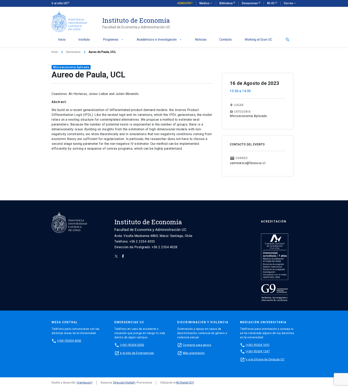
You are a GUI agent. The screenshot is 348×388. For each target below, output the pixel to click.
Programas (113, 39)
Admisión (184, 3)
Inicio (62, 39)
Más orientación (194, 353)
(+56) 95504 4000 (69, 340)
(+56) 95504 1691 (258, 345)
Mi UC (271, 3)
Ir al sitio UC (59, 3)
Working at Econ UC (258, 39)
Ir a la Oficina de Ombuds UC (265, 359)
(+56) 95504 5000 (132, 345)
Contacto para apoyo (197, 345)
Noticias (201, 39)
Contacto (225, 39)
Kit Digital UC (184, 382)
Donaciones (250, 3)
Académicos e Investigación (159, 39)
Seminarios (73, 52)
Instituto (84, 39)
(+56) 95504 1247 (258, 351)
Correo (290, 3)
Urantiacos (83, 382)
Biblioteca (226, 3)
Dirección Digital (123, 382)
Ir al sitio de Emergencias (137, 353)
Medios (206, 3)
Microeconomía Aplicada (71, 67)
